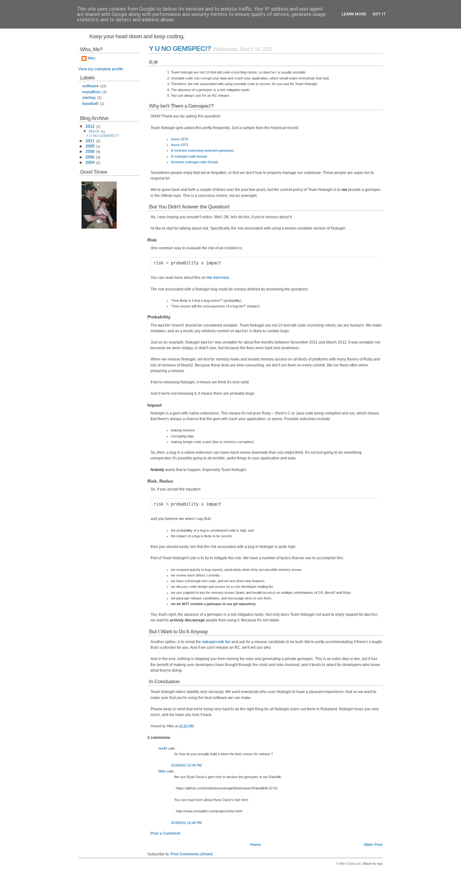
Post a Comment (165, 833)
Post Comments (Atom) (192, 854)
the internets (218, 277)
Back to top (373, 863)
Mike (162, 771)
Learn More (354, 14)
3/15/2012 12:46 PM (186, 823)
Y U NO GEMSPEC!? (180, 48)
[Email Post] (194, 726)
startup (89, 97)
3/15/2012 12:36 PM (186, 765)
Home (255, 844)
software (90, 86)
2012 (90, 126)
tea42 (162, 748)
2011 (90, 140)
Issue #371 (179, 145)
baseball (90, 103)
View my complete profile (100, 69)
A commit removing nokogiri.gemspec (202, 150)
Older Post (373, 844)
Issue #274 (179, 139)
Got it (379, 14)
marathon (91, 91)
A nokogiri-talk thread (189, 156)
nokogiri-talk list (216, 642)
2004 (90, 162)
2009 (90, 146)
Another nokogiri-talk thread (194, 162)
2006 (90, 157)
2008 (90, 151)
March (94, 131)
